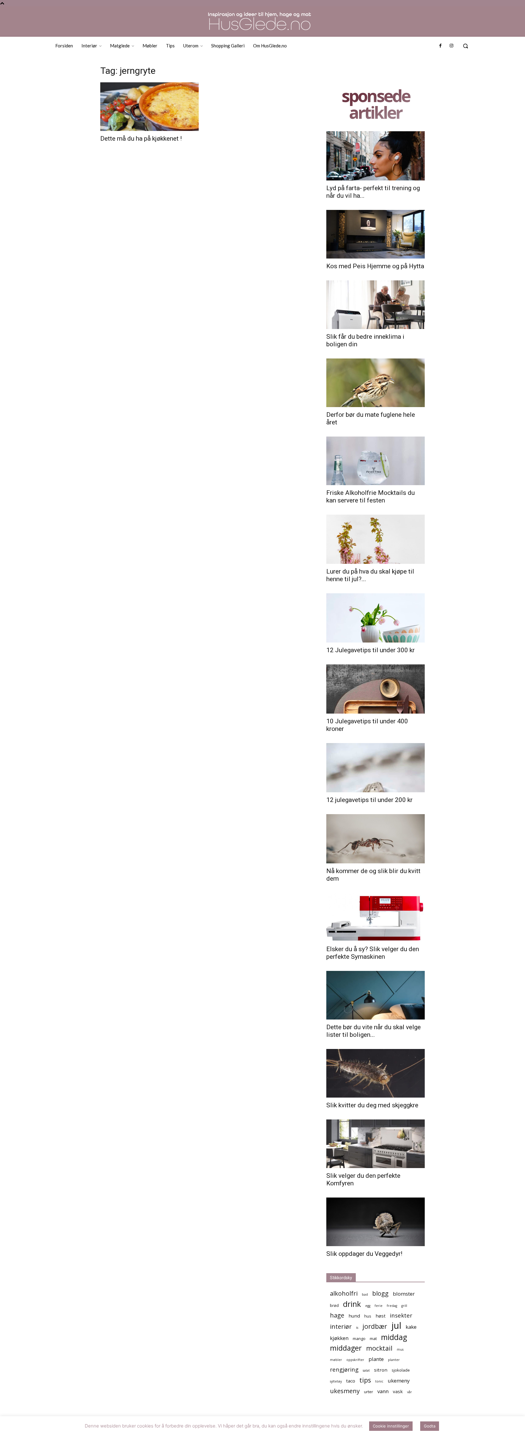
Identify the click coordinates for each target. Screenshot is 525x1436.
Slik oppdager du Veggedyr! (364, 1253)
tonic (379, 1381)
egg (367, 1306)
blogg (380, 1293)
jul (396, 1325)
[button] (465, 45)
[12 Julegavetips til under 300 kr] (375, 618)
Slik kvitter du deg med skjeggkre (372, 1105)
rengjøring (344, 1369)
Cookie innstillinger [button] (391, 1426)
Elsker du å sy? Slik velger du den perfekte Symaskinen (372, 952)
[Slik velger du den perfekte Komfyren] (375, 1143)
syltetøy (336, 1381)
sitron (380, 1370)
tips (365, 1380)
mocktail (379, 1348)
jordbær (374, 1326)
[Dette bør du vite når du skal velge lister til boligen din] (375, 995)
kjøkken (339, 1338)
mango (359, 1338)
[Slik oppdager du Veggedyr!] (375, 1222)
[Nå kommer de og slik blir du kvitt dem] (375, 838)
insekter (401, 1315)
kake (411, 1327)
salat (366, 1370)
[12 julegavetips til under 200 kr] (375, 767)
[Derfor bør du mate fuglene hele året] (375, 382)
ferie (379, 1306)
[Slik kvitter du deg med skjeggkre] (375, 1073)
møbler (336, 1360)
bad (365, 1294)
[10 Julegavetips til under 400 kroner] (375, 689)
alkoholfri (344, 1293)
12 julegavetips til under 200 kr (369, 800)
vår (409, 1392)
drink (352, 1304)
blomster (404, 1293)
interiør (341, 1326)
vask (398, 1391)
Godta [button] (429, 1426)
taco (350, 1381)
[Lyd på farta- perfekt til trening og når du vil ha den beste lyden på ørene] (375, 155)
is (357, 1327)
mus (400, 1349)
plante (376, 1359)
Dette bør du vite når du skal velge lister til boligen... (373, 1030)
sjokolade (401, 1370)
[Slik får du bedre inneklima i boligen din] (375, 304)
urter (368, 1391)
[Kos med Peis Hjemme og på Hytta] (375, 234)
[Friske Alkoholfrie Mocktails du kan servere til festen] (375, 461)
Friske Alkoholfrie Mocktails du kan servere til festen (370, 496)
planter (394, 1360)
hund (354, 1316)
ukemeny (399, 1380)
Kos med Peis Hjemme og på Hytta (375, 266)
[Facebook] (440, 45)
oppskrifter (355, 1360)
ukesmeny (345, 1391)
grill (404, 1306)
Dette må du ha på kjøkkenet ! (141, 138)
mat (373, 1338)
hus (367, 1316)
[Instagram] (451, 45)
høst (381, 1316)
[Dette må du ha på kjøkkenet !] (149, 106)
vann (383, 1391)
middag (394, 1337)
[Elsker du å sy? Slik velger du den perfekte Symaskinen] (375, 917)
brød (334, 1305)
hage (337, 1315)
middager (346, 1348)
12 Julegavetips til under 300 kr (370, 650)
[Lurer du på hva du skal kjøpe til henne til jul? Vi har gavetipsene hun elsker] (375, 539)
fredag (392, 1306)
